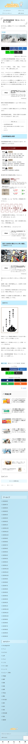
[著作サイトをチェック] (7, 380)
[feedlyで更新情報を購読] (7, 383)
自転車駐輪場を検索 (8, 124)
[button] (18, 52)
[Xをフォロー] (20, 380)
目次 (12, 121)
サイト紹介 (5, 363)
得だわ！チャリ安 (12, 363)
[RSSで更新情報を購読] (20, 383)
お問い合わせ (4, 737)
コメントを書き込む (14, 481)
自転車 (19, 363)
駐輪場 (23, 363)
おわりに (6, 130)
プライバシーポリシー (6, 733)
